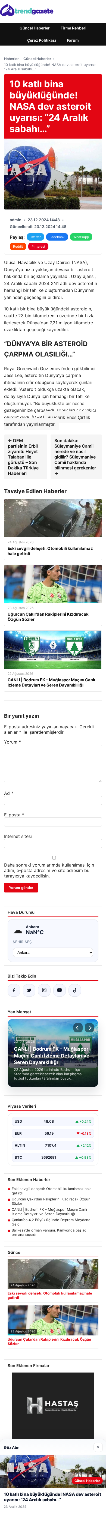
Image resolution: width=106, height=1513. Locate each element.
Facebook (57, 237)
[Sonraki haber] (89, 1027)
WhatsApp (81, 237)
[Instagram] (44, 990)
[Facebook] (14, 990)
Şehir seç (22, 942)
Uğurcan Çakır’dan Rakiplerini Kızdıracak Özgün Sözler (51, 1201)
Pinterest (38, 246)
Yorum (12, 742)
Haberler (11, 58)
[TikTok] (74, 990)
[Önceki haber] (78, 1027)
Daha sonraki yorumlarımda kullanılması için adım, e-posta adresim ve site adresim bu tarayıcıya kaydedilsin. (49, 870)
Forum (73, 40)
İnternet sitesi (18, 836)
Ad (8, 793)
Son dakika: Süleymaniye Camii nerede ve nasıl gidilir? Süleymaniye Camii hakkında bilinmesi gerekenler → (75, 457)
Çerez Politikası (41, 40)
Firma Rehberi (73, 28)
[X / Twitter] (29, 990)
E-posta (14, 814)
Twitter (35, 237)
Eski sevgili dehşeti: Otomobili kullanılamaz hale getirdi (52, 1191)
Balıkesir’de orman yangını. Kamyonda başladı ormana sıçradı (49, 1232)
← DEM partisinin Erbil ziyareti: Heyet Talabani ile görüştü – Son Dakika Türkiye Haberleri (23, 457)
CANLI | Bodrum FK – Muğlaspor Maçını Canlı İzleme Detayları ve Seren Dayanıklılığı (49, 1211)
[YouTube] (59, 990)
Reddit (18, 246)
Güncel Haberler (35, 28)
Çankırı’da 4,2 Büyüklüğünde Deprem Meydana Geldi (51, 1222)
